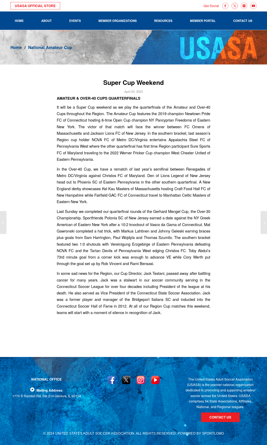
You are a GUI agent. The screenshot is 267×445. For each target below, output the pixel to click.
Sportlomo (213, 433)
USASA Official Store (35, 5)
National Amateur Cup (50, 47)
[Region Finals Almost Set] (264, 222)
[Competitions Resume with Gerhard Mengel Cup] (3, 222)
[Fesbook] (32, 389)
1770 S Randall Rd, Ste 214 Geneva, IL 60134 (46, 395)
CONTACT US (220, 417)
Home (16, 47)
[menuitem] (19, 20)
